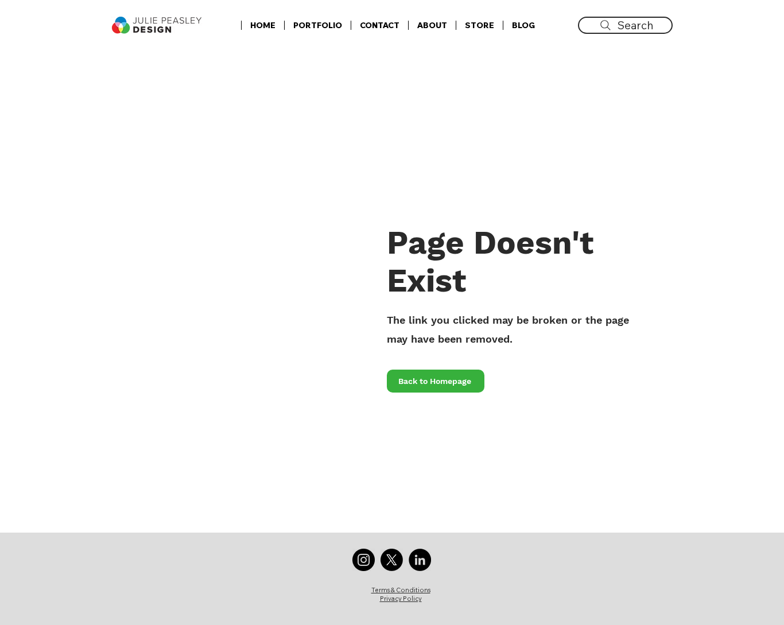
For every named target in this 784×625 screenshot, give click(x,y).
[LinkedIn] (420, 560)
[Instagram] (363, 560)
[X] (392, 560)
